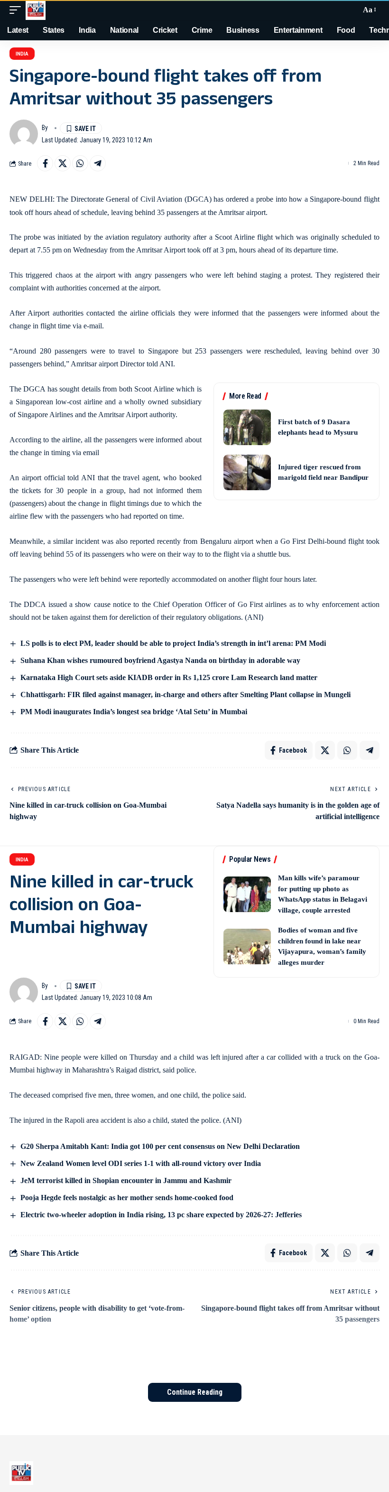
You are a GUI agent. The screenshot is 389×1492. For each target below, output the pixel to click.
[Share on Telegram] (98, 163)
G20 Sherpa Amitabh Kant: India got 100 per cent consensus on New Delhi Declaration (160, 1146)
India (22, 54)
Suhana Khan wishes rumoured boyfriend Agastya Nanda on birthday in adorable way (160, 660)
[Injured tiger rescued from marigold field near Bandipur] (247, 472)
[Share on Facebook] (45, 163)
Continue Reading (194, 1392)
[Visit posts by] (23, 134)
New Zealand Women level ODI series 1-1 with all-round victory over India (140, 1163)
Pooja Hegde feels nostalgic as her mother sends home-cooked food (126, 1198)
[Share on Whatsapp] (80, 163)
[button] (17, 10)
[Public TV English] (36, 10)
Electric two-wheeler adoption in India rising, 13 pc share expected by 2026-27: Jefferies (161, 1215)
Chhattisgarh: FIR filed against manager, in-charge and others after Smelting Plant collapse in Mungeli (185, 694)
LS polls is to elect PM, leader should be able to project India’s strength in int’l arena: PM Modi (173, 643)
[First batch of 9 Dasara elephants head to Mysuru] (247, 427)
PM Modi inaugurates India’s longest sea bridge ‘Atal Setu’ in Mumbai (133, 712)
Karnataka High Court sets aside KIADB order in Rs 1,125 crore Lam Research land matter (168, 677)
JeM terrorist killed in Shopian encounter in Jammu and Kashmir (126, 1180)
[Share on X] (63, 163)
